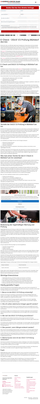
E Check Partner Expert (31, 379)
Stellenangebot (18, 381)
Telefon (22, 14)
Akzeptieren (20, 201)
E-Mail (21, 10)
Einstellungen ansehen (20, 206)
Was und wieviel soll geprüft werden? (8, 21)
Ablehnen (20, 204)
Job (15, 382)
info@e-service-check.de (8, 386)
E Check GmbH (17, 385)
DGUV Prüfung (17, 377)
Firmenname (3, 10)
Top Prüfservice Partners (31, 383)
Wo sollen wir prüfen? (5, 18)
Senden (20, 31)
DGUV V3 (4, 51)
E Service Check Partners (19, 387)
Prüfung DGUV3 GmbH (31, 384)
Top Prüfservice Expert (31, 381)
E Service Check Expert (19, 386)
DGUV (16, 379)
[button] (38, 195)
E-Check (3, 58)
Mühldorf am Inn (19, 56)
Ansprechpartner (4, 14)
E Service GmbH (18, 384)
